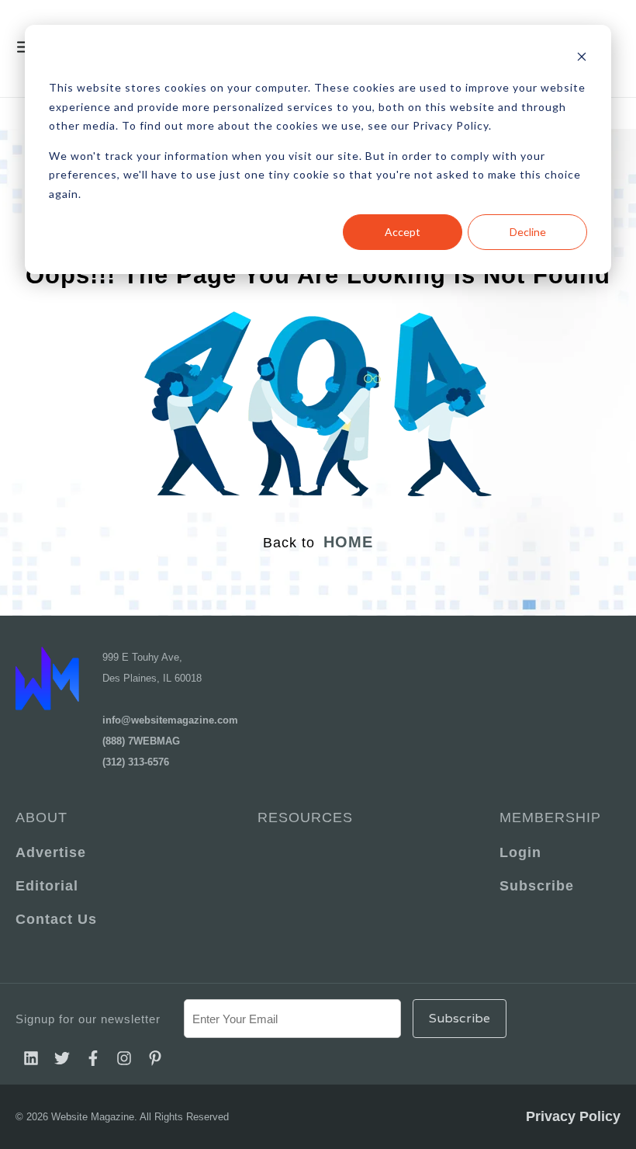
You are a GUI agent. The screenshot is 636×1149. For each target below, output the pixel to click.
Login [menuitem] (520, 852)
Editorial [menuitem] (47, 886)
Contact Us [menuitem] (56, 919)
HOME (348, 541)
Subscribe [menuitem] (536, 886)
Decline (528, 231)
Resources (305, 817)
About (41, 817)
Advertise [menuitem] (51, 852)
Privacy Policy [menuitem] (573, 1116)
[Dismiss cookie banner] (581, 58)
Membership (550, 817)
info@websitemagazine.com (170, 720)
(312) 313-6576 (135, 762)
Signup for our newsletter (88, 1019)
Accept (402, 231)
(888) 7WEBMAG (141, 741)
